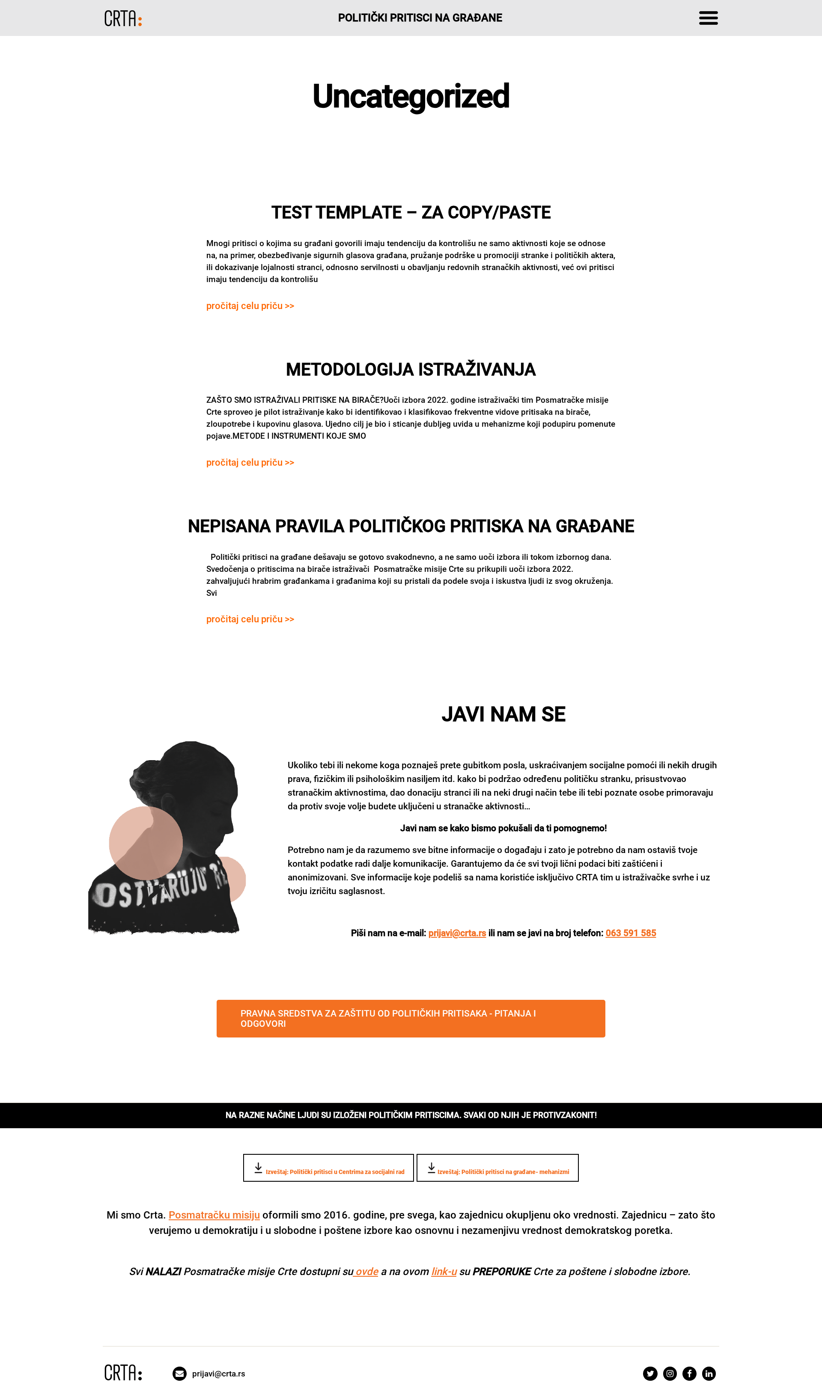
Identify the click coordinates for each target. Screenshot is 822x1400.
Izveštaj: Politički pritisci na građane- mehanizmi (503, 1171)
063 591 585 (631, 932)
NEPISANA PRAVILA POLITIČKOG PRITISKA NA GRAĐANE (411, 526)
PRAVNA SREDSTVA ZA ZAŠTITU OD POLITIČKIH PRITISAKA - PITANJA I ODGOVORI (388, 1018)
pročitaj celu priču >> (250, 305)
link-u (443, 1272)
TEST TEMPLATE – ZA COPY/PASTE (411, 212)
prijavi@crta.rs (457, 932)
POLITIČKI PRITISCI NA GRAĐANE (420, 18)
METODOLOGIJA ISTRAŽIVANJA (411, 370)
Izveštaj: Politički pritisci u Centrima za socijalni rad (335, 1171)
